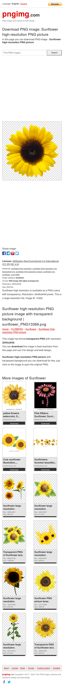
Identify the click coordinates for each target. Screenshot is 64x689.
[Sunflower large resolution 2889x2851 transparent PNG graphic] (14, 489)
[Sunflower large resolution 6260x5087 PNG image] (45, 489)
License (15, 668)
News (22, 668)
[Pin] (12, 253)
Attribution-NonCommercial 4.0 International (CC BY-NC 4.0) (30, 262)
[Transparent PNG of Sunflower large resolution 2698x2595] (45, 627)
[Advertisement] (32, 89)
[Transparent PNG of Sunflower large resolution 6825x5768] (14, 535)
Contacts (56, 668)
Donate (31, 668)
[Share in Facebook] (4, 253)
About (6, 668)
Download (14, 423)
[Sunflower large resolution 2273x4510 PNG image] (14, 627)
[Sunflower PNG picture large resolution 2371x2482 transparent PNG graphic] (45, 581)
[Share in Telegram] (8, 253)
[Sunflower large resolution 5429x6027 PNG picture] (45, 535)
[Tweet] (17, 253)
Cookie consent (43, 668)
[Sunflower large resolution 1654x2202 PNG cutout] (14, 581)
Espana (24, 3)
